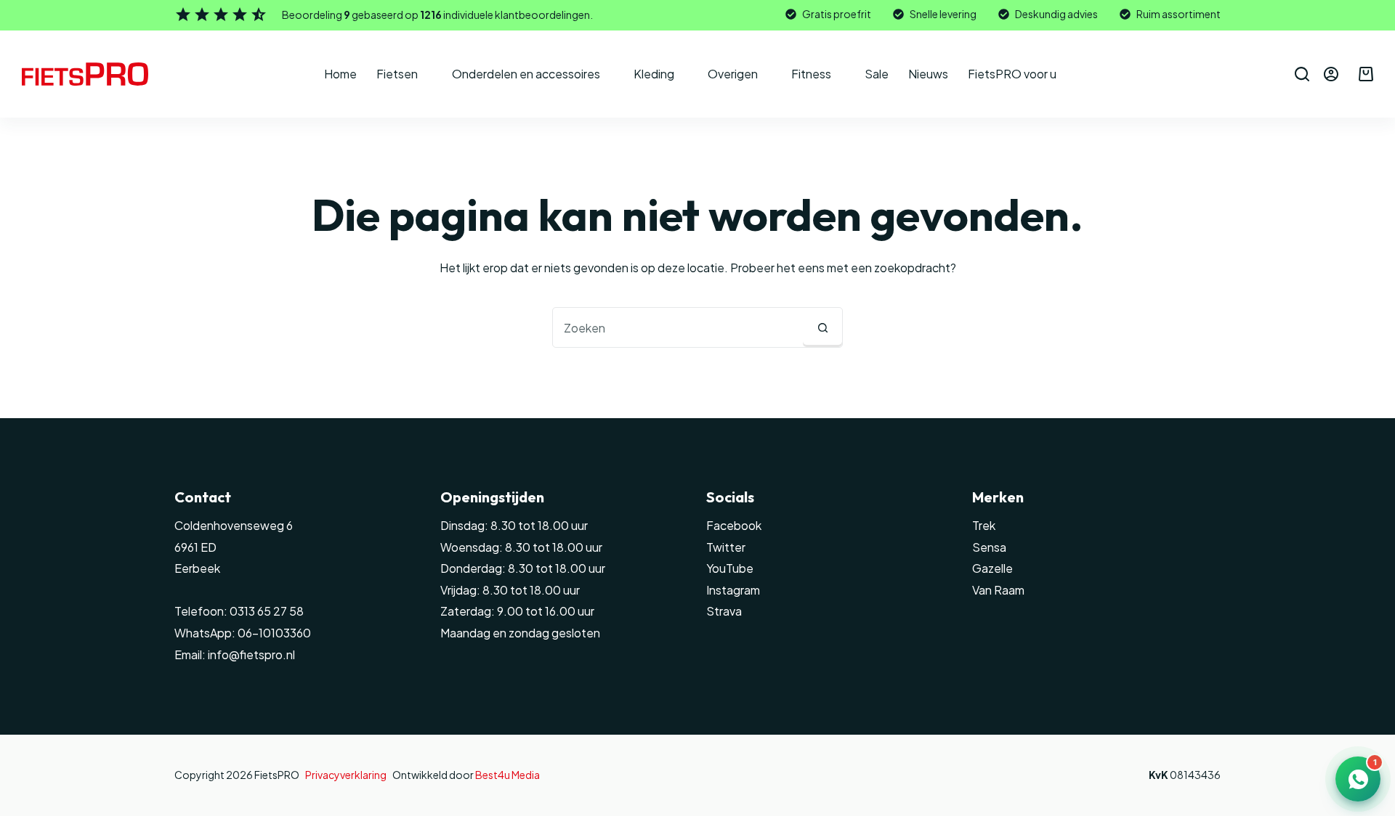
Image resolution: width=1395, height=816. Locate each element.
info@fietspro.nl (250, 654)
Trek (983, 525)
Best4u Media (507, 774)
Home (340, 73)
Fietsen (397, 73)
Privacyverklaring (346, 774)
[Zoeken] (1302, 74)
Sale (877, 73)
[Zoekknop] (822, 327)
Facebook (733, 525)
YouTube (729, 568)
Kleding (654, 73)
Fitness (811, 73)
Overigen (733, 73)
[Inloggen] (1331, 74)
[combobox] (678, 327)
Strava (724, 611)
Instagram (733, 589)
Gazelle (992, 568)
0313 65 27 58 (265, 611)
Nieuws (928, 73)
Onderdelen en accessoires (526, 73)
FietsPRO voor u (1012, 73)
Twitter (725, 547)
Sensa (989, 547)
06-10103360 (274, 632)
